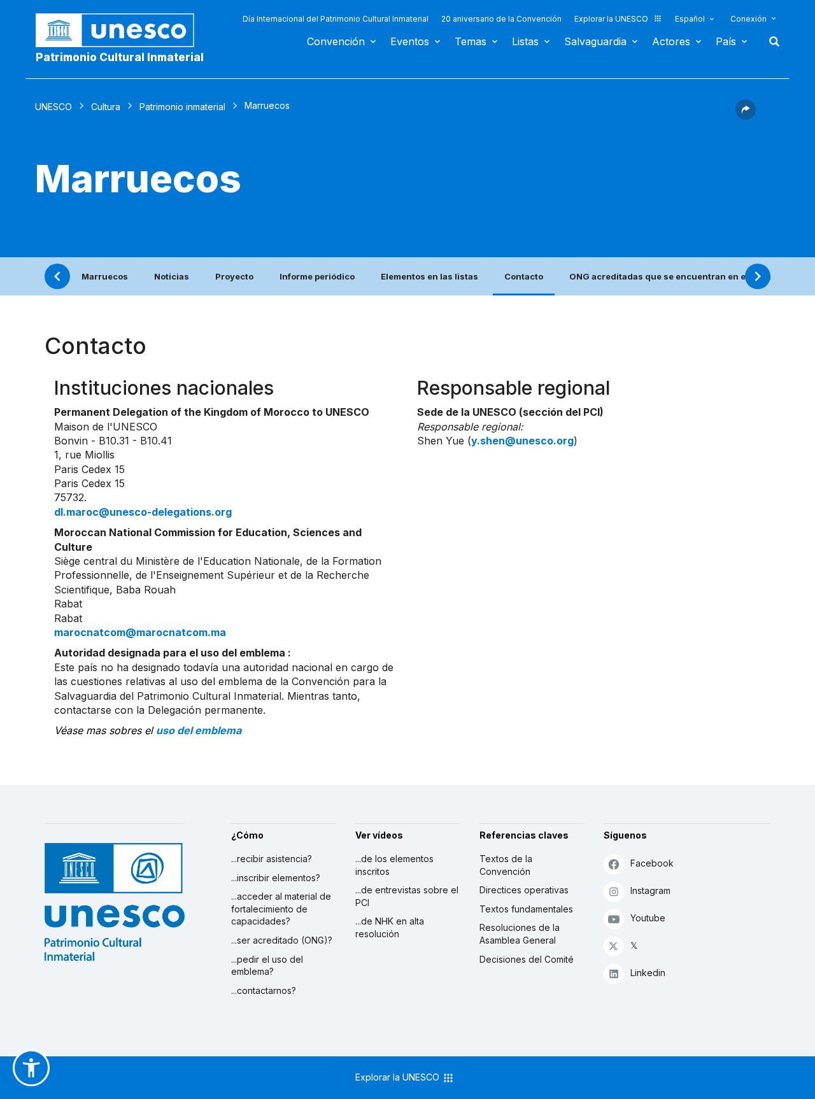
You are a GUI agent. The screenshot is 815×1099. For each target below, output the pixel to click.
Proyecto (234, 276)
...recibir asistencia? (271, 858)
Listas (525, 41)
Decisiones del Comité (526, 959)
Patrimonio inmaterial (182, 106)
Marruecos (105, 276)
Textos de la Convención (505, 865)
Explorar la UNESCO (611, 19)
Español (690, 19)
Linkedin (647, 972)
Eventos (409, 41)
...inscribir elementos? (275, 877)
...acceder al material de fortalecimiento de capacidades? (281, 908)
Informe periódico (317, 276)
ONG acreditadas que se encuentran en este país (674, 276)
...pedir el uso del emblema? (267, 965)
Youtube (647, 917)
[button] (745, 116)
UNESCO (53, 106)
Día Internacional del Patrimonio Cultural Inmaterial (336, 19)
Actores (671, 41)
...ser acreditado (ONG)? (281, 940)
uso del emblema (198, 730)
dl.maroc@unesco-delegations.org (143, 512)
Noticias (171, 276)
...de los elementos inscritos (394, 865)
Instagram (650, 890)
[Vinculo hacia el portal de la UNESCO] (122, 30)
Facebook (652, 863)
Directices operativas (524, 889)
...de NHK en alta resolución (389, 927)
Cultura (105, 106)
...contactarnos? (263, 990)
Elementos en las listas (429, 276)
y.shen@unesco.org (522, 440)
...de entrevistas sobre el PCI (406, 896)
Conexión (748, 19)
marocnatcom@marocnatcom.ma (140, 632)
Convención (336, 41)
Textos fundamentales (526, 909)
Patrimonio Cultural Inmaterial (120, 57)
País (726, 41)
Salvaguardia (595, 41)
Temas (470, 41)
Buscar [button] (770, 41)
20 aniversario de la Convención (501, 19)
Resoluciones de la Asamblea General (519, 934)
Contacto (523, 276)
